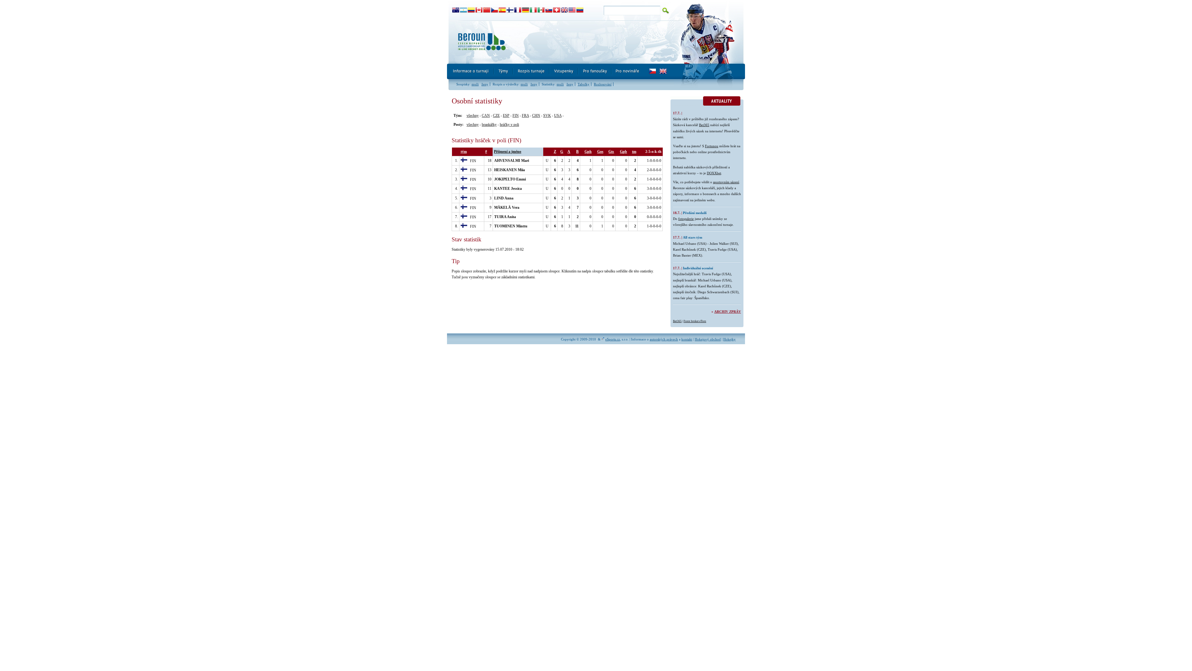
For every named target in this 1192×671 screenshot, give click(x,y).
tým (464, 151)
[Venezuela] (580, 10)
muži (475, 84)
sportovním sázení (726, 182)
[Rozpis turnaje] (531, 71)
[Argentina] (463, 10)
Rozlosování (603, 84)
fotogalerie (686, 219)
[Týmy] (503, 71)
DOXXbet (714, 173)
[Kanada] (479, 10)
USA (558, 115)
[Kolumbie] (471, 10)
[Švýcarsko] (557, 10)
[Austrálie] (456, 10)
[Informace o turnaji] (470, 71)
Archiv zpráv (727, 311)
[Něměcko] (526, 10)
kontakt (686, 339)
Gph (588, 151)
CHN (536, 115)
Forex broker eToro (695, 321)
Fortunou (711, 146)
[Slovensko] (549, 10)
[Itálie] (533, 10)
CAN (486, 115)
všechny (473, 115)
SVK (547, 115)
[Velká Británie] (564, 10)
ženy (484, 84)
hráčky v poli (509, 124)
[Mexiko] (541, 10)
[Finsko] (510, 10)
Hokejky (729, 339)
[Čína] (487, 10)
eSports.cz (612, 339)
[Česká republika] (495, 10)
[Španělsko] (502, 10)
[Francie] (518, 10)
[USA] (572, 10)
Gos (600, 151)
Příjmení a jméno (507, 151)
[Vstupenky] (564, 71)
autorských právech (664, 339)
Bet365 (704, 125)
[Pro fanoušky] (595, 71)
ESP (506, 115)
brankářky (489, 124)
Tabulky (583, 84)
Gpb (623, 151)
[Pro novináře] (627, 71)
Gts (611, 151)
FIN (515, 115)
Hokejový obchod (708, 339)
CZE (496, 115)
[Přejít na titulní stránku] (560, 42)
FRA (525, 115)
